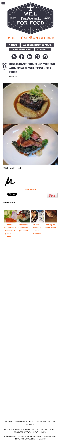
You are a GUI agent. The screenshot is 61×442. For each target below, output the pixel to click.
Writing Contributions (46, 422)
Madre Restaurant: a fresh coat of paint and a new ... (10, 231)
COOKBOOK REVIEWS (22, 432)
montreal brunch (39, 429)
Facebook (21, 56)
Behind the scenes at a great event (23, 228)
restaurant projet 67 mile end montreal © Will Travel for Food (32, 68)
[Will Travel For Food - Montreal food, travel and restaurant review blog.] (31, 21)
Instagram (45, 56)
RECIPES (43, 432)
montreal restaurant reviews (17, 429)
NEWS (35, 432)
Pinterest (37, 56)
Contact (30, 424)
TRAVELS (53, 429)
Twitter (29, 56)
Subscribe (14, 56)
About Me (9, 422)
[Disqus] (30, 293)
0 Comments (30, 190)
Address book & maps (24, 422)
